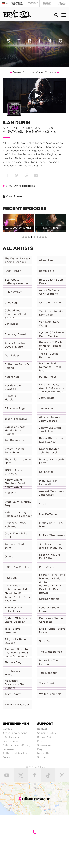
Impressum (9, 749)
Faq (39, 749)
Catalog (7, 729)
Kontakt (42, 729)
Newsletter (44, 753)
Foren (40, 741)
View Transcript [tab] (16, 196)
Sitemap (42, 757)
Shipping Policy (46, 733)
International (11, 741)
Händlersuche (11, 737)
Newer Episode (23, 72)
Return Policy (45, 737)
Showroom (44, 745)
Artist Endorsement (15, 733)
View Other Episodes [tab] (20, 185)
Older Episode (46, 72)
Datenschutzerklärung (16, 745)
